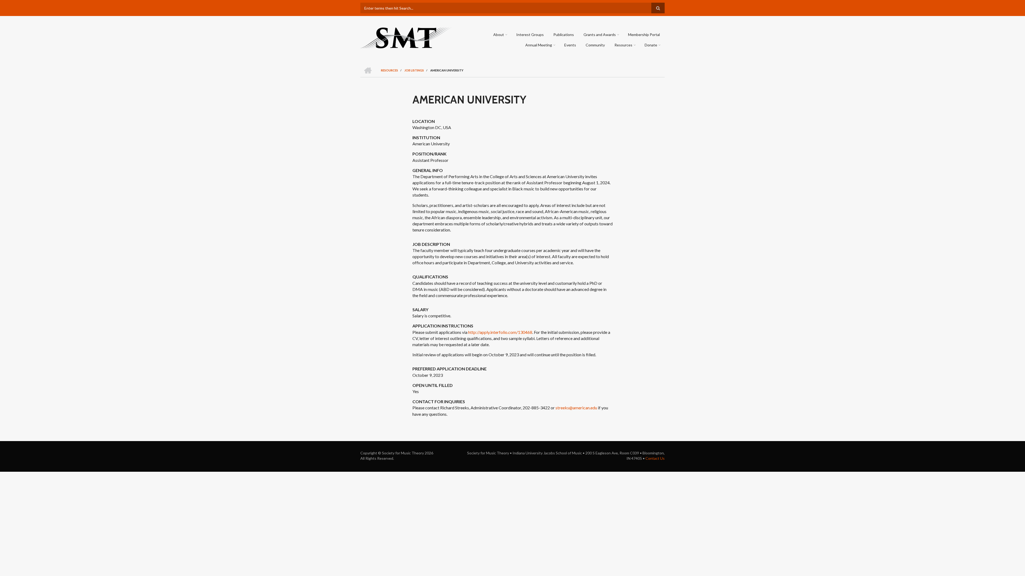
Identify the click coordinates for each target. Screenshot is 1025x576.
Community (595, 45)
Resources (623, 45)
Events (570, 45)
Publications (563, 34)
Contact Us (655, 458)
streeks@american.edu (576, 407)
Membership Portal (644, 34)
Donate (651, 45)
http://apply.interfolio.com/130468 (500, 332)
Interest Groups (530, 34)
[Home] (406, 37)
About (498, 34)
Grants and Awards (600, 34)
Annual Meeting (538, 45)
